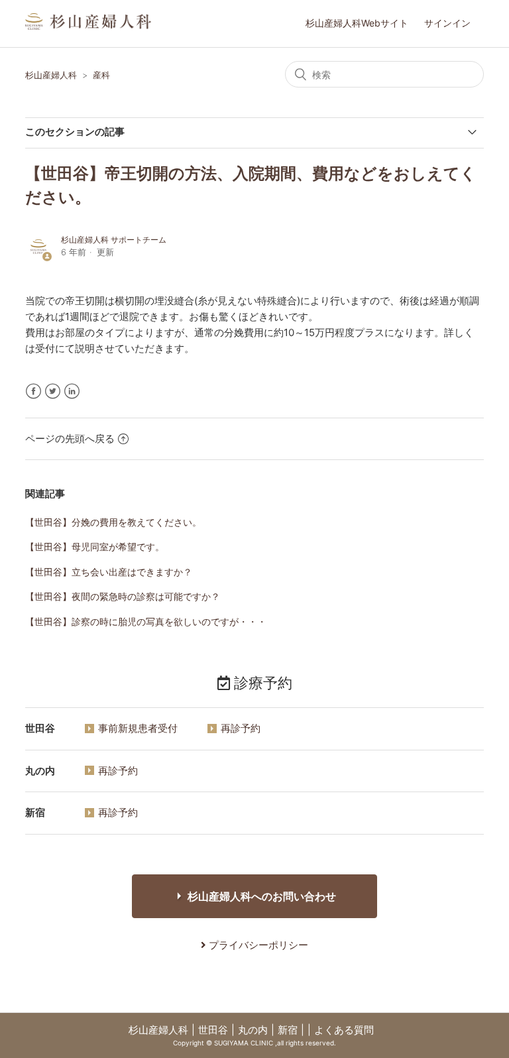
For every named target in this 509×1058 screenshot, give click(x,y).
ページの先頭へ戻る (70, 438)
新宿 (288, 1030)
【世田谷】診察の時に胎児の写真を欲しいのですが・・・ (145, 621)
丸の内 (253, 1030)
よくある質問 (344, 1030)
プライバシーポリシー (257, 945)
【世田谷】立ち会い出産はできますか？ (108, 571)
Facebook (33, 391)
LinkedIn (72, 391)
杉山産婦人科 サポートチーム (113, 240)
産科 (101, 75)
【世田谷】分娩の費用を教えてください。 (113, 522)
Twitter (52, 391)
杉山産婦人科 (51, 75)
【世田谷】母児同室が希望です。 (94, 546)
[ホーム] (88, 26)
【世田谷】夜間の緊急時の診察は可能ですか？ (122, 596)
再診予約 (240, 728)
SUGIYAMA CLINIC (243, 1043)
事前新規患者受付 (138, 728)
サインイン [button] (447, 23)
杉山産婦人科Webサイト (357, 23)
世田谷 (213, 1030)
